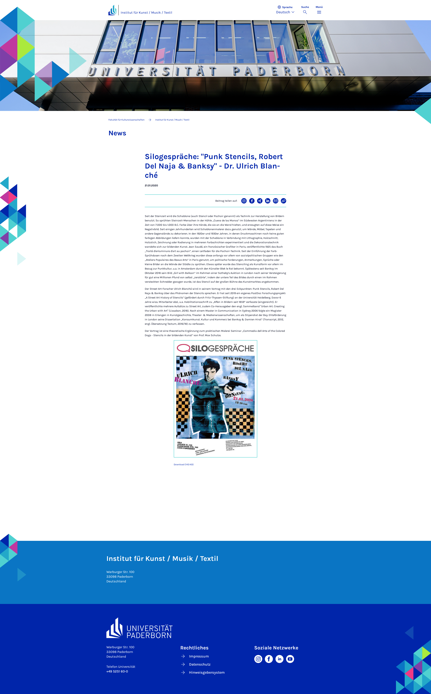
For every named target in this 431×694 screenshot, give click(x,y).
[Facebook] (269, 658)
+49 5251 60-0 (117, 671)
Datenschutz (200, 664)
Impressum (199, 656)
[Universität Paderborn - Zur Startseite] (112, 10)
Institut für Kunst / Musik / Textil (146, 12)
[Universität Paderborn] (215, 627)
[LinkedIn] (279, 658)
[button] (287, 10)
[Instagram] (258, 658)
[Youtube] (290, 658)
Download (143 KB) (184, 464)
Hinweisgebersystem (207, 672)
